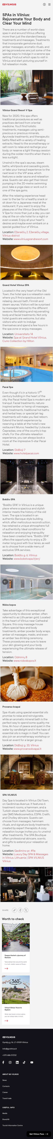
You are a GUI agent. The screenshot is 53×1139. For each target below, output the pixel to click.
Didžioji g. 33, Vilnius (26, 745)
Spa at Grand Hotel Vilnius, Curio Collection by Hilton (24, 339)
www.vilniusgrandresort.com (31, 239)
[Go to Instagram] (10, 1062)
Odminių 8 (21, 657)
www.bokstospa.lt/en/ (27, 558)
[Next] (48, 582)
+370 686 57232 (9, 1055)
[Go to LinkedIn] (17, 1062)
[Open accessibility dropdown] (44, 4)
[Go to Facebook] (20, 910)
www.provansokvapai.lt (27, 748)
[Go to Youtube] (32, 1062)
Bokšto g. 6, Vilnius (25, 555)
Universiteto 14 (24, 334)
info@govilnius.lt (9, 1049)
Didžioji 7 (20, 450)
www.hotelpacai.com (26, 453)
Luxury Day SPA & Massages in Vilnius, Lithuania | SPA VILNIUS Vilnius (25, 858)
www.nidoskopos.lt (25, 660)
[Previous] (5, 582)
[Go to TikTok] (25, 1062)
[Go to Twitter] (26, 910)
